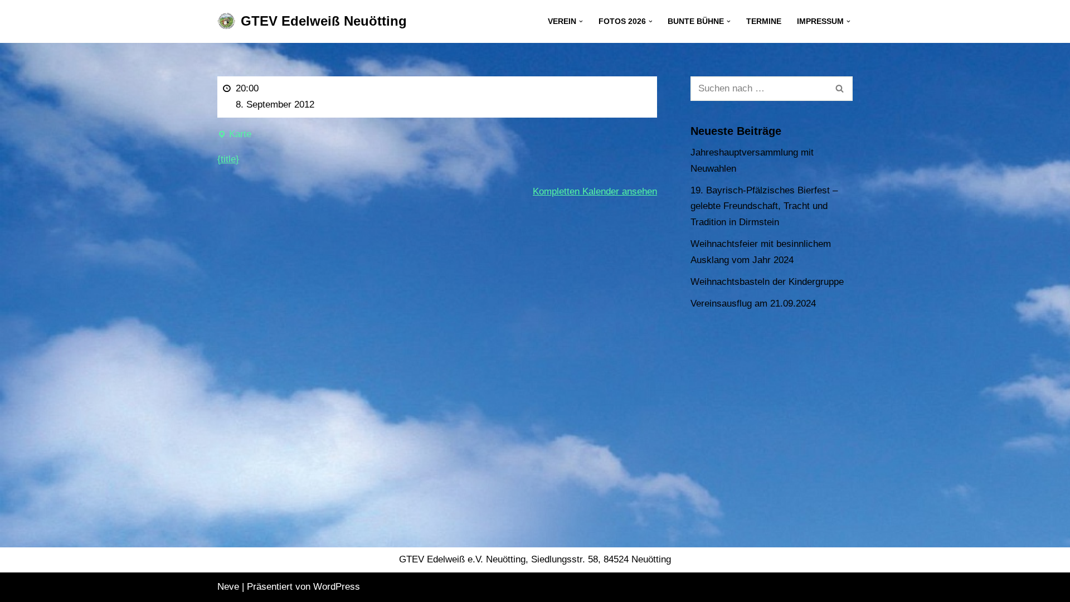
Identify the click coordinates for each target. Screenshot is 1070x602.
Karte (234, 136)
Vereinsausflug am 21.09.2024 (753, 303)
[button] (581, 21)
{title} (228, 159)
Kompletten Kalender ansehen (595, 191)
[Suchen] (840, 88)
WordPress (336, 586)
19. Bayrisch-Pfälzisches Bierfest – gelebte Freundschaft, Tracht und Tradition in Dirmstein (764, 206)
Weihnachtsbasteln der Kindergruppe (767, 281)
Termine (763, 21)
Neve (228, 586)
